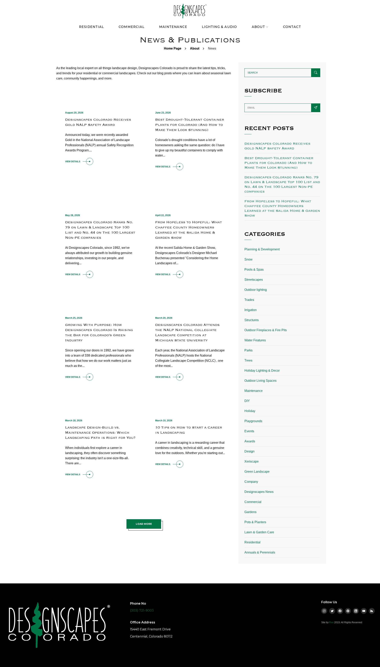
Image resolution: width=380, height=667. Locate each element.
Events (249, 431)
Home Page (172, 48)
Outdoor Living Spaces (260, 380)
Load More (144, 523)
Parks (248, 350)
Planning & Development (262, 249)
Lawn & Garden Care (259, 532)
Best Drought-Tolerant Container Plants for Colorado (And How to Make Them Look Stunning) (189, 124)
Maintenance (173, 27)
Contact (292, 27)
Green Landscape (257, 471)
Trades (249, 300)
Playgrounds (253, 421)
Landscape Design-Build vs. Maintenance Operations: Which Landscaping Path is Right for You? (100, 432)
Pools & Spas (254, 269)
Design (249, 451)
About (194, 48)
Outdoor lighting (255, 289)
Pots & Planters (255, 522)
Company (251, 481)
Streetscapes (253, 279)
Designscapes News (259, 491)
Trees (248, 360)
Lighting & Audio (219, 27)
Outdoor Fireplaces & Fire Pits (265, 330)
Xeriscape (251, 461)
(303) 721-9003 (142, 610)
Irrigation (250, 310)
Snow (248, 259)
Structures (251, 320)
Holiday (249, 411)
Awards (249, 441)
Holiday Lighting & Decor (262, 370)
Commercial (131, 27)
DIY (247, 401)
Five (331, 622)
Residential (91, 27)
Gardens (250, 512)
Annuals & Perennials (259, 552)
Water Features (255, 340)
